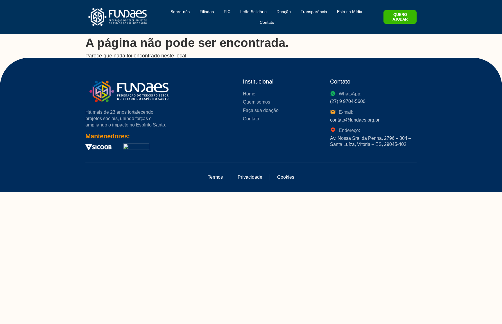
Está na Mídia (349, 11)
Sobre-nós (180, 11)
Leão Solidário (253, 11)
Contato (267, 22)
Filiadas (207, 11)
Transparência (314, 11)
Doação (284, 11)
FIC (227, 11)
